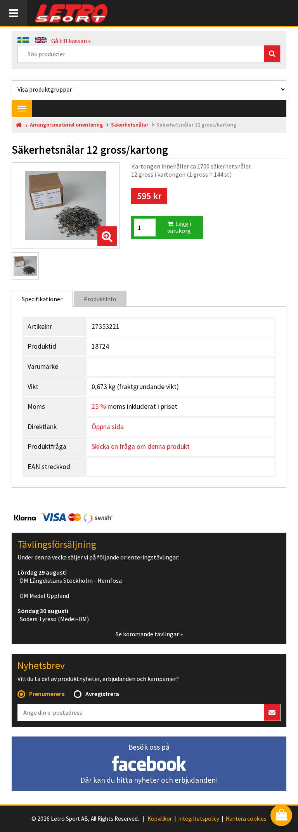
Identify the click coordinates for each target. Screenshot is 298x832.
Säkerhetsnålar (129, 125)
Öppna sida (108, 426)
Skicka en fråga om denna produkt (141, 446)
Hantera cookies (246, 818)
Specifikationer (42, 299)
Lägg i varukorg (179, 227)
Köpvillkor (159, 818)
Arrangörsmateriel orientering (66, 125)
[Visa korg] (281, 816)
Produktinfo (100, 299)
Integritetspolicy (198, 818)
